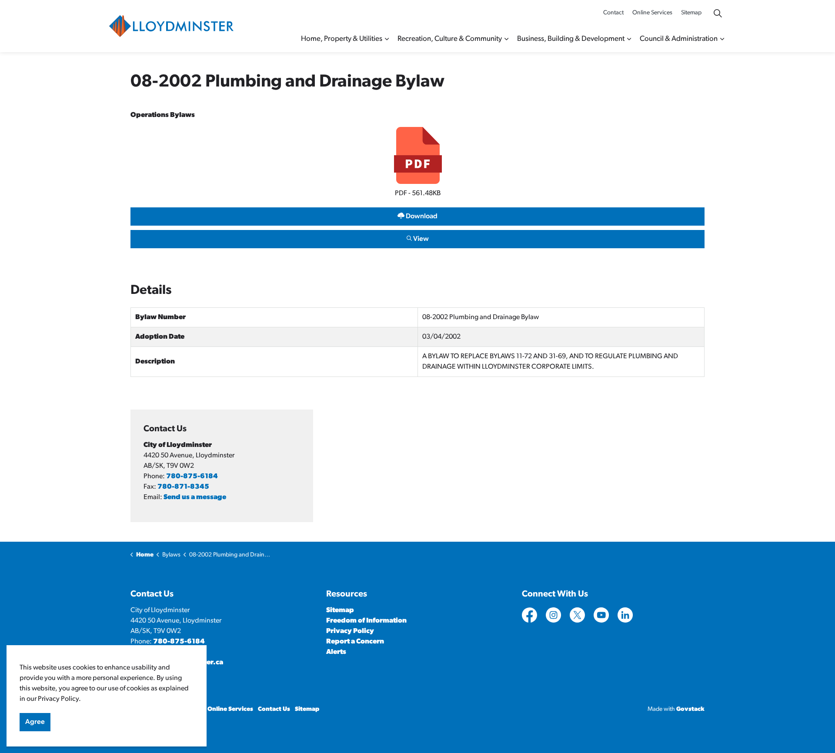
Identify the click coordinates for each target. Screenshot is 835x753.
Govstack (690, 709)
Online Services (652, 13)
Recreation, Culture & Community (449, 39)
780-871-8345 (183, 486)
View (279, 237)
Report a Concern (355, 641)
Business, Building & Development (571, 39)
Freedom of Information (366, 620)
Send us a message (195, 497)
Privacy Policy (350, 631)
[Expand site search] (717, 13)
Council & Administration (679, 39)
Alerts (336, 652)
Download (284, 214)
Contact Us (274, 709)
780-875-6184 (192, 476)
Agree (35, 722)
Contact (613, 13)
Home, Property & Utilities (341, 39)
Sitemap (691, 13)
